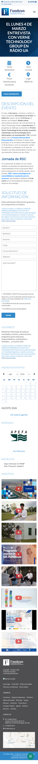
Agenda (18, 706)
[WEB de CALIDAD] (9, 679)
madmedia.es (23, 758)
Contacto (13, 709)
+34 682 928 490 (7, 4)
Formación (13, 703)
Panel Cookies (23, 687)
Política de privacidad (8, 221)
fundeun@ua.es (7, 2)
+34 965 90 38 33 (18, 2)
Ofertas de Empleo (8, 700)
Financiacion (22, 703)
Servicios (6, 709)
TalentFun (30, 697)
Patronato (19, 700)
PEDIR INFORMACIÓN (11, 94)
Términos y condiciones (10, 687)
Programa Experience (18, 697)
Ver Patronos (19, 451)
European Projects (8, 706)
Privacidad (15, 684)
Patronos (6, 703)
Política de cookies (26, 684)
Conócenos (6, 697)
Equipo (26, 700)
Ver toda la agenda (19, 414)
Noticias (25, 706)
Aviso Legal (6, 684)
